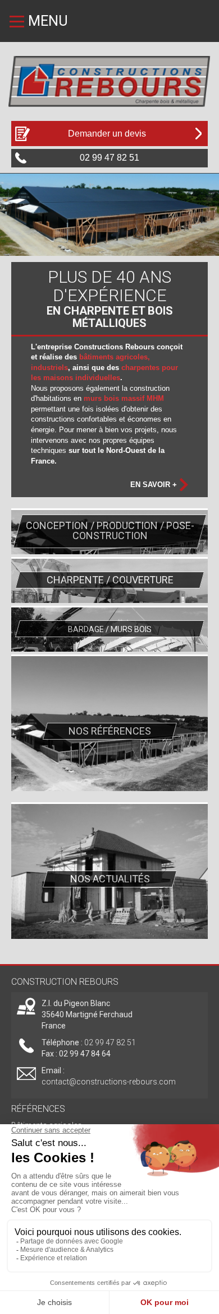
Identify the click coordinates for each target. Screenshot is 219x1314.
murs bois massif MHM (124, 398)
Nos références (110, 731)
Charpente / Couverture (109, 580)
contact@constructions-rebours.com (109, 1081)
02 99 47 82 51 (110, 1042)
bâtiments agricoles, (114, 357)
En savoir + (153, 484)
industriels (49, 367)
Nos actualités (109, 879)
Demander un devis (107, 133)
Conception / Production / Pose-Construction (109, 530)
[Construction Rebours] (109, 80)
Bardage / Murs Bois (109, 629)
